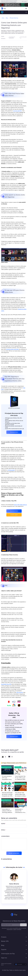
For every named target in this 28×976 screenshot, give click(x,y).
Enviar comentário (14, 853)
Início (3, 18)
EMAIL (3, 830)
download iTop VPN (6, 684)
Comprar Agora (14, 514)
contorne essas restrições (12, 349)
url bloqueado (11, 470)
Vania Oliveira (3, 37)
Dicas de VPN (18, 767)
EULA (2, 964)
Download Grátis (14, 432)
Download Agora (14, 736)
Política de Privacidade (6, 963)
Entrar (3, 4)
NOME (3, 823)
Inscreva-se (23, 924)
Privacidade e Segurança (20, 783)
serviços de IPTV (17, 110)
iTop (14, 914)
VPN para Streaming (14, 18)
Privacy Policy (13, 2)
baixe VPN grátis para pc (20, 504)
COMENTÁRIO (5, 836)
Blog (7, 18)
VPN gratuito (19, 692)
